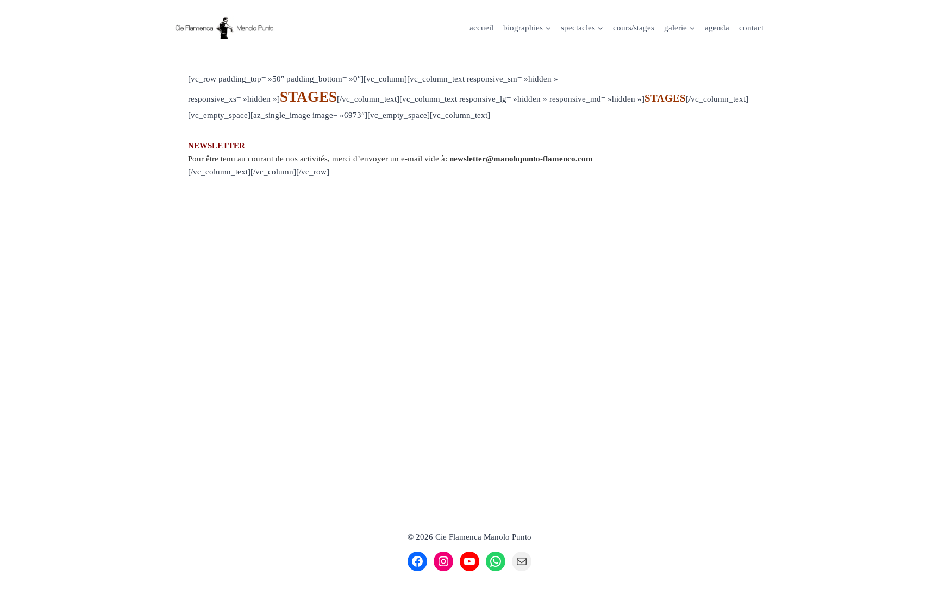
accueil (481, 27)
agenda (717, 27)
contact (751, 27)
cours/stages (633, 27)
